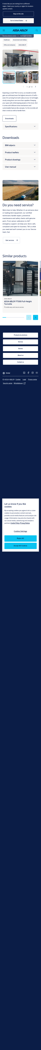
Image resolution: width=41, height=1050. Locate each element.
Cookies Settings (20, 531)
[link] (18, 20)
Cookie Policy (15, 523)
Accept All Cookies (20, 546)
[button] (18, 13)
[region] (20, 525)
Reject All (20, 538)
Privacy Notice (25, 523)
